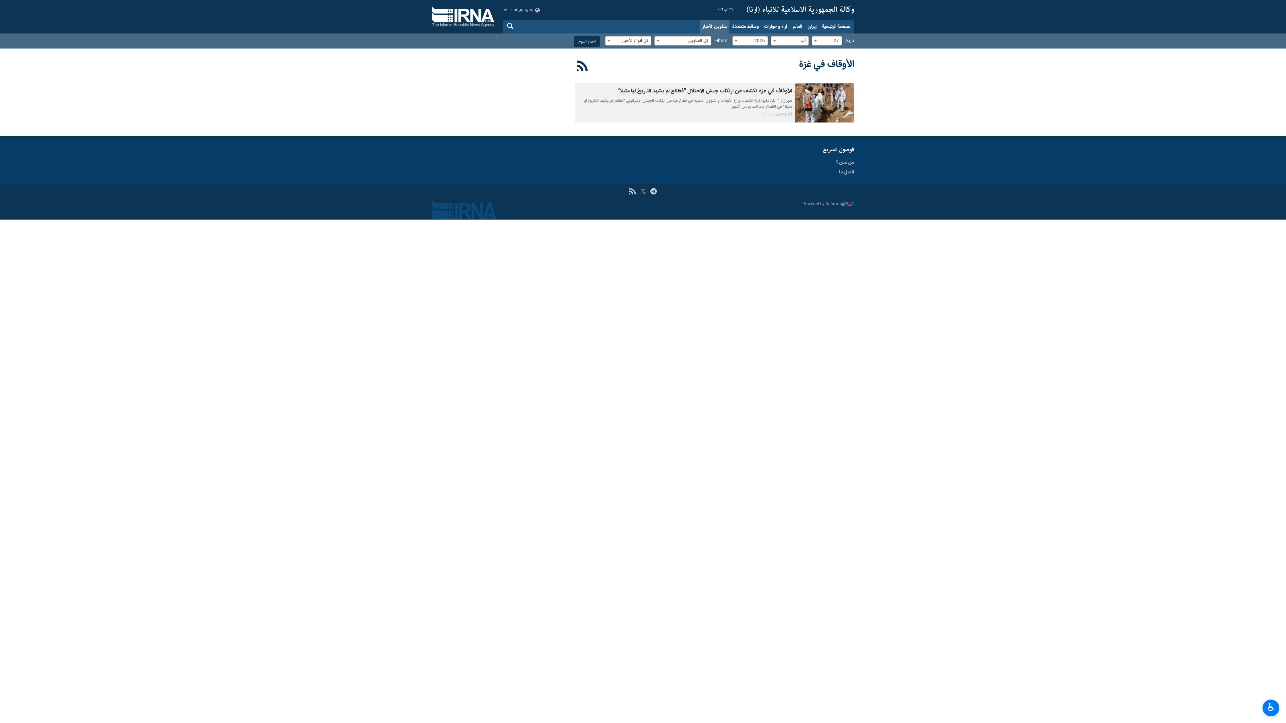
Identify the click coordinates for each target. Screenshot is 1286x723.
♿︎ (1271, 707)
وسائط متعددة (745, 27)
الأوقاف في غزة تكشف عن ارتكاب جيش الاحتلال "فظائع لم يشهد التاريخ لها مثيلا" (705, 91)
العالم (797, 27)
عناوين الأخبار (714, 27)
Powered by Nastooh (822, 204)
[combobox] (827, 41)
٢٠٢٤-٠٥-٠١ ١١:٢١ (775, 115)
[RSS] (582, 67)
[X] (643, 192)
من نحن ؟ (845, 163)
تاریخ (849, 41)
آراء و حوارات (775, 27)
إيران (811, 27)
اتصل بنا (846, 172)
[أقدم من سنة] (824, 103)
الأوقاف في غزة (826, 64)
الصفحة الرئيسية (836, 27)
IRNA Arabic (800, 10)
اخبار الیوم (587, 41)
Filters (721, 41)
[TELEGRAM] (653, 192)
